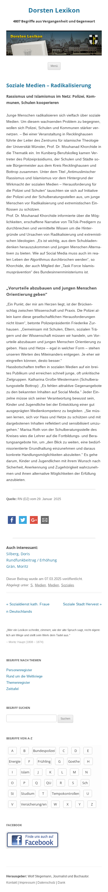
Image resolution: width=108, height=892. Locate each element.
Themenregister (18, 683)
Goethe (74, 761)
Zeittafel (12, 689)
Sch (85, 782)
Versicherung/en (34, 804)
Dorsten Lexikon (54, 10)
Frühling (44, 761)
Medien (40, 585)
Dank (61, 882)
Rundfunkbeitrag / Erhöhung (31, 560)
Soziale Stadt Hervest (82, 604)
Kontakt (11, 882)
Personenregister (19, 670)
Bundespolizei (44, 750)
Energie (14, 761)
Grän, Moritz (17, 566)
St (12, 793)
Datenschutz (46, 882)
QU (48, 782)
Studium (27, 793)
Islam (25, 772)
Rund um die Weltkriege (24, 676)
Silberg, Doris (18, 553)
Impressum (27, 882)
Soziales (67, 585)
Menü (54, 65)
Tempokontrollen (65, 793)
